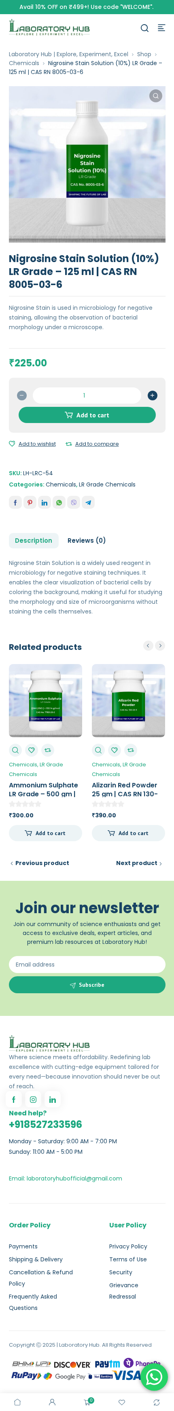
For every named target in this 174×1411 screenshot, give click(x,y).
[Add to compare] (69, 444)
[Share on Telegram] (88, 502)
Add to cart (92, 415)
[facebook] (14, 1099)
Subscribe (91, 984)
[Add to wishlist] (12, 444)
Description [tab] (33, 540)
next (160, 646)
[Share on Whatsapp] (59, 502)
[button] (155, 95)
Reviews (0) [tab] (87, 540)
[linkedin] (53, 1099)
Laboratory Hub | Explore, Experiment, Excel (68, 54)
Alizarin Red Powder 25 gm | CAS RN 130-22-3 (125, 794)
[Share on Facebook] (15, 502)
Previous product (42, 863)
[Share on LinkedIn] (44, 502)
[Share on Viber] (73, 502)
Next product (136, 863)
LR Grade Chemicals (107, 484)
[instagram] (33, 1099)
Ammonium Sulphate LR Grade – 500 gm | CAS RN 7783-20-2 (43, 794)
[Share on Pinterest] (29, 502)
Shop (144, 54)
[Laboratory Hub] (49, 27)
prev (148, 646)
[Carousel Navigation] (154, 646)
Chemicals (24, 63)
